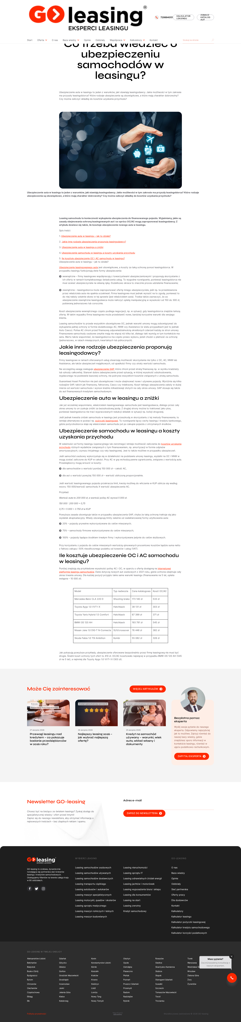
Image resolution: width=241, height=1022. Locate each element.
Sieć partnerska (179, 889)
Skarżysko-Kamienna (165, 967)
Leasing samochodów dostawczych (94, 878)
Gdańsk (62, 958)
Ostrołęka (127, 967)
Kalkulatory (136, 40)
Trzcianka (159, 1001)
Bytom (30, 979)
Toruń (158, 996)
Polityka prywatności (36, 1014)
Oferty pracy (178, 894)
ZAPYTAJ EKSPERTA (189, 756)
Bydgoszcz (32, 975)
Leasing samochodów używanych (93, 873)
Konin (93, 958)
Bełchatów (32, 963)
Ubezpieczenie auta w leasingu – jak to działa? (86, 236)
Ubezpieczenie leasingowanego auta (78, 267)
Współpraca (116, 40)
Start (29, 40)
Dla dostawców (179, 900)
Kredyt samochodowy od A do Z (93, 704)
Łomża (94, 992)
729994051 (167, 17)
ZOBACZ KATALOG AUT (205, 17)
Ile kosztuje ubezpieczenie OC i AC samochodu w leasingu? (93, 258)
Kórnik (94, 967)
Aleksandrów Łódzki (36, 958)
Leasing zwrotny (132, 905)
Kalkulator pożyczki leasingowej (188, 922)
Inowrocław (64, 984)
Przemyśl (127, 988)
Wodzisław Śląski (195, 967)
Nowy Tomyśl (97, 1001)
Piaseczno (128, 971)
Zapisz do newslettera (142, 813)
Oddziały (100, 40)
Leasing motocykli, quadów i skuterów (95, 900)
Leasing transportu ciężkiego (90, 883)
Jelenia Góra (64, 992)
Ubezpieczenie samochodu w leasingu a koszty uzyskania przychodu (98, 252)
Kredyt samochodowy (134, 911)
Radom (126, 992)
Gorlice (62, 971)
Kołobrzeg (63, 1001)
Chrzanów (31, 984)
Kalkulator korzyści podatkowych (189, 932)
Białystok (31, 967)
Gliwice (62, 967)
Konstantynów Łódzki (101, 963)
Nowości (34, 704)
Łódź (93, 988)
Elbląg (30, 996)
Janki (61, 988)
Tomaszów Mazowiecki (165, 992)
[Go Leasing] (87, 17)
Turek (190, 958)
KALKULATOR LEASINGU (184, 17)
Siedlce (158, 963)
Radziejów (128, 996)
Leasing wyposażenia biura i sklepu (142, 889)
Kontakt (154, 40)
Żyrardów (191, 984)
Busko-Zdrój (32, 971)
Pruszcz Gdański (131, 984)
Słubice (158, 971)
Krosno (94, 979)
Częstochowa (33, 992)
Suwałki (158, 984)
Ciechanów (32, 988)
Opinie (87, 40)
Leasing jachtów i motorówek (139, 883)
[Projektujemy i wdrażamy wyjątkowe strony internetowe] (117, 1013)
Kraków (94, 975)
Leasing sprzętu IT (133, 873)
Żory (189, 979)
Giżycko (63, 963)
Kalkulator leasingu (181, 916)
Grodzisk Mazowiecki (69, 975)
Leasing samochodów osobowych (93, 867)
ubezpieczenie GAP (104, 369)
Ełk (28, 1001)
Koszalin (95, 971)
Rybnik (126, 1001)
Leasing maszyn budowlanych (91, 916)
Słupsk (158, 975)
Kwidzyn (95, 984)
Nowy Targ (96, 996)
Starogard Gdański (164, 979)
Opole (126, 963)
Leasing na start (131, 900)
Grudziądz (64, 979)
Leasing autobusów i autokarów (92, 889)
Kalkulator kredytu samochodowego (190, 927)
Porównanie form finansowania (44, 707)
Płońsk (126, 975)
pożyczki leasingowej (106, 420)
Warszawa (192, 963)
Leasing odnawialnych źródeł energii (142, 878)
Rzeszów (159, 958)
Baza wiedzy (69, 40)
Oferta (40, 40)
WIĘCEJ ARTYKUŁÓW (145, 688)
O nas (55, 40)
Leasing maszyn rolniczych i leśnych (94, 911)
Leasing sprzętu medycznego (90, 905)
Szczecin (159, 988)
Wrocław (191, 971)
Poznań (126, 979)
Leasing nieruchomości (135, 867)
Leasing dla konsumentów (137, 894)
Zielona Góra (193, 975)
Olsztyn (126, 958)
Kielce (62, 996)
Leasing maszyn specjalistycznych (93, 894)
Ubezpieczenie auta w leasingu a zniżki (82, 247)
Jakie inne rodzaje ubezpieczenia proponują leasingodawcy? (94, 241)
